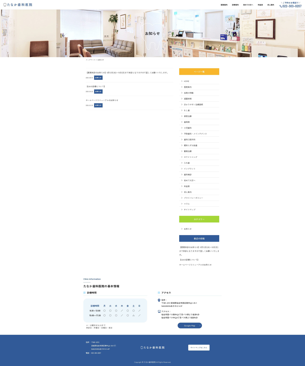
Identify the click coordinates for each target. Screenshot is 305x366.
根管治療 (188, 116)
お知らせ (188, 228)
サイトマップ (189, 209)
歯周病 (187, 122)
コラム (187, 203)
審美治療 (188, 151)
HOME (186, 81)
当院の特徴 (188, 92)
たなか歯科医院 (150, 362)
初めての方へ (189, 180)
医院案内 (188, 87)
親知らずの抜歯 (190, 145)
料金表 (187, 186)
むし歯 (187, 110)
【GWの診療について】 (189, 259)
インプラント (189, 168)
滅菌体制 (188, 98)
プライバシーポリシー (193, 197)
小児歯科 (188, 127)
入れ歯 (187, 162)
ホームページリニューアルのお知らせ (195, 264)
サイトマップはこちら (199, 347)
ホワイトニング (190, 157)
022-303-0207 (292, 5)
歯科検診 (188, 174)
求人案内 (188, 192)
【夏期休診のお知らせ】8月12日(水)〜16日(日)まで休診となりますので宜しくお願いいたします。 (199, 251)
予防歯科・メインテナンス (195, 133)
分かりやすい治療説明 (193, 104)
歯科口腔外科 (189, 139)
